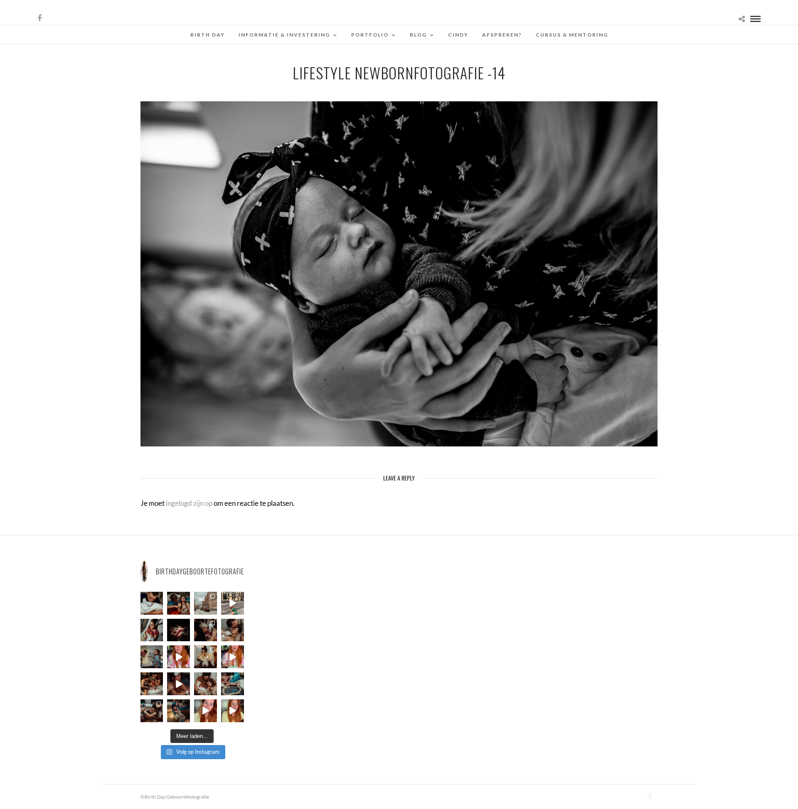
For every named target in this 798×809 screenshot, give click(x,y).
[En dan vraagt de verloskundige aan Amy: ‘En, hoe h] (205, 710)
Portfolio (370, 35)
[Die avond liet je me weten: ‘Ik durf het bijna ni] (178, 603)
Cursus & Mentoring (572, 35)
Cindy (458, 35)
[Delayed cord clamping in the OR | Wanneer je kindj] (178, 630)
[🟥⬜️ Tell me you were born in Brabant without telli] (151, 656)
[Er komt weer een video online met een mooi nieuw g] (205, 683)
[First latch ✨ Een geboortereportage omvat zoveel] (151, 630)
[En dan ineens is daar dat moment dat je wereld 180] (151, 603)
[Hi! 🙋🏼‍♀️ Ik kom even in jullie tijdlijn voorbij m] (178, 710)
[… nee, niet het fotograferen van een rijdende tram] (232, 603)
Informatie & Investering (284, 35)
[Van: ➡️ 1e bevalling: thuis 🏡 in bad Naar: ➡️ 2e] (178, 683)
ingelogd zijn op (189, 503)
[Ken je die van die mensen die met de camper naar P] (205, 603)
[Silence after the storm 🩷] (232, 630)
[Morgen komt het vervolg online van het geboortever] (151, 683)
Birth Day (207, 35)
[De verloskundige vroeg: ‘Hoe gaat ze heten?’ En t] (232, 656)
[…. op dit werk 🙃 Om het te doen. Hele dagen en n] (205, 656)
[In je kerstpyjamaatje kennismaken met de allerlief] (205, 630)
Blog (418, 35)
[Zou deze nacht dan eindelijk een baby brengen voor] (232, 710)
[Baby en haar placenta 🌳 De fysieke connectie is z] (232, 683)
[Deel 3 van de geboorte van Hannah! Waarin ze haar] (178, 656)
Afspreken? (502, 35)
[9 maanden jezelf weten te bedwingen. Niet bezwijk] (151, 710)
